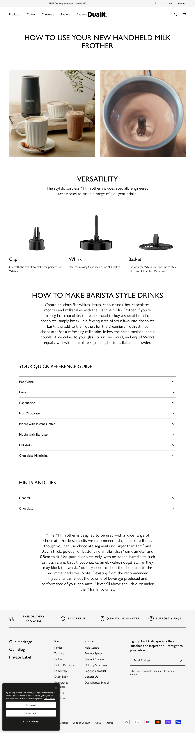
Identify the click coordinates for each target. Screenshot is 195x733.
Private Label (20, 657)
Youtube (158, 671)
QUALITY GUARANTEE (122, 618)
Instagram (169, 671)
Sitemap (109, 722)
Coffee (31, 14)
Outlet (169, 3)
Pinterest (134, 674)
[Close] (55, 688)
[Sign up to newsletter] (181, 660)
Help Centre (92, 647)
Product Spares (93, 653)
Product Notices (94, 659)
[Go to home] (97, 14)
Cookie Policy (49, 698)
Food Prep (60, 670)
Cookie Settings (31, 721)
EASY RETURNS (79, 618)
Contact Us (91, 676)
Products (14, 14)
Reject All (31, 713)
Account (181, 3)
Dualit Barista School (97, 682)
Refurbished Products (61, 684)
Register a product (95, 670)
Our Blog (17, 649)
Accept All (31, 705)
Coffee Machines (64, 665)
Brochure (60, 698)
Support (82, 14)
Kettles (58, 647)
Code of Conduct (81, 722)
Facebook (146, 671)
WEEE (98, 722)
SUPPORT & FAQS (168, 618)
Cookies (64, 722)
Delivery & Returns (96, 665)
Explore (65, 14)
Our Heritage (20, 641)
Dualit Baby (61, 676)
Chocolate (48, 14)
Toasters (59, 653)
